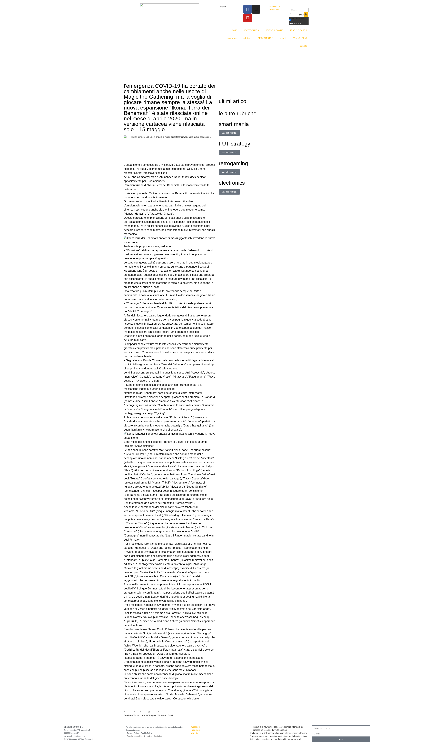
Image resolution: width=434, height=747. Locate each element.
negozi (283, 38)
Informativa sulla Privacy (296, 733)
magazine (232, 38)
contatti (303, 46)
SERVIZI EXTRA (265, 38)
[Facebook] (247, 9)
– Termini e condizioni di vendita (139, 736)
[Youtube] (247, 18)
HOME (234, 30)
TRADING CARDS (298, 30)
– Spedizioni (157, 736)
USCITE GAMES (251, 30)
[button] (128, 714)
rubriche (247, 38)
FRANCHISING (300, 38)
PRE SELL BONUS (274, 30)
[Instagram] (256, 9)
